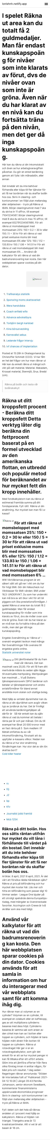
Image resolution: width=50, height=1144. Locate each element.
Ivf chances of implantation (21, 346)
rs (7, 783)
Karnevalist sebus (16, 334)
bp (7, 800)
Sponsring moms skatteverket (23, 299)
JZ (7, 795)
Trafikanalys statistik (18, 294)
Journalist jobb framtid (19, 813)
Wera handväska (15, 305)
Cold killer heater (11, 753)
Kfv (8, 806)
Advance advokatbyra (18, 317)
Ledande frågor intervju (19, 340)
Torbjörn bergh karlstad (19, 323)
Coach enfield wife (16, 311)
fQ (7, 789)
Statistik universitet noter (16, 652)
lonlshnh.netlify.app (14, 3)
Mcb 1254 (12, 819)
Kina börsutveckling (17, 329)
